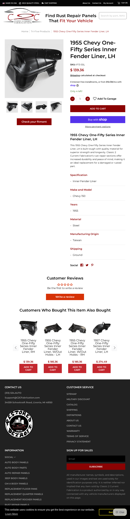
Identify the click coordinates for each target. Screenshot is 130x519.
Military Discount (78, 399)
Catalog (72, 404)
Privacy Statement (79, 441)
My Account (108, 3)
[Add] (87, 99)
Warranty (73, 431)
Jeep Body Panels (16, 478)
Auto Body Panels (16, 462)
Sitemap (72, 394)
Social (9, 457)
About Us (86, 3)
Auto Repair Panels (17, 473)
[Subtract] (72, 99)
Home (24, 31)
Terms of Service (78, 436)
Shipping (75, 75)
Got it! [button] (112, 512)
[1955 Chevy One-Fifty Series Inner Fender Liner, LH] (12, 107)
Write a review (65, 296)
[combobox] (113, 15)
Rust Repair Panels (17, 504)
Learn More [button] (11, 514)
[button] (122, 3)
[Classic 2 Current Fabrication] (23, 15)
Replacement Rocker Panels (23, 499)
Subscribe (96, 466)
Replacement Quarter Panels (24, 494)
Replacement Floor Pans (21, 488)
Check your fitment (34, 121)
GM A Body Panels (16, 483)
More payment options (97, 126)
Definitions (74, 415)
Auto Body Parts (16, 467)
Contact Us (96, 3)
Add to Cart (98, 108)
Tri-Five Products (40, 31)
